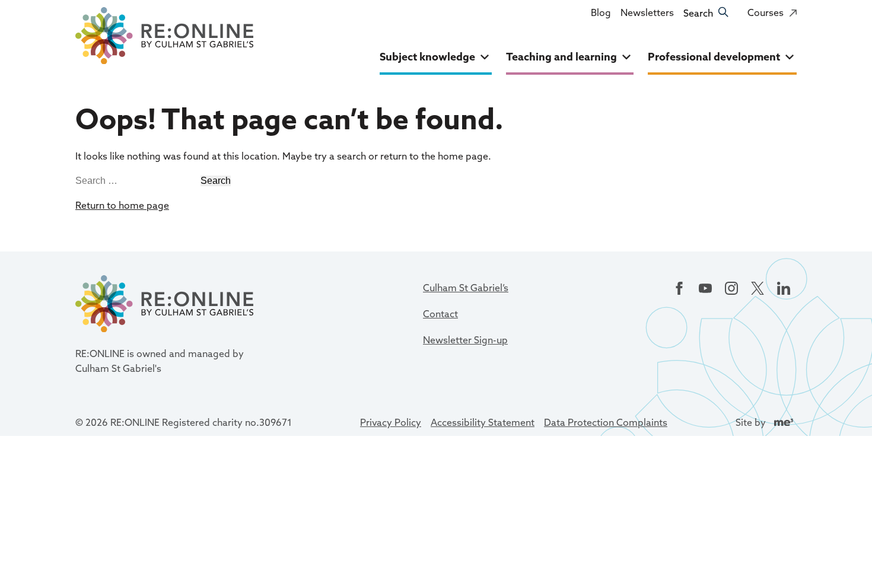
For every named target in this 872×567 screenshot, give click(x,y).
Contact (440, 314)
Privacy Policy (390, 422)
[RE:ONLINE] (164, 38)
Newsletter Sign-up (465, 340)
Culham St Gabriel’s (465, 288)
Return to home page (122, 205)
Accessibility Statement (482, 422)
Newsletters (647, 12)
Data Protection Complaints (605, 422)
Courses (772, 16)
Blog (601, 12)
